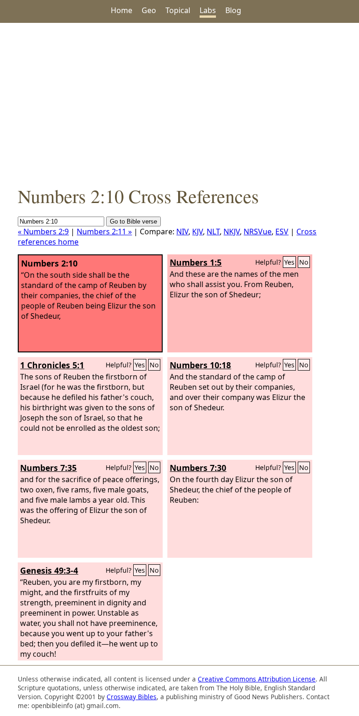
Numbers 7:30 (198, 467)
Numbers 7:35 (48, 467)
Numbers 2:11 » (104, 231)
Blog (233, 10)
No (304, 262)
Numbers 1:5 (196, 262)
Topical (177, 10)
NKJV (231, 231)
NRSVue (258, 231)
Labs (208, 10)
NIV (182, 231)
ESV (281, 231)
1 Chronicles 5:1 (52, 365)
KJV (197, 231)
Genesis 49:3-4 (49, 570)
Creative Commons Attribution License (257, 678)
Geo (149, 10)
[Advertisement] (179, 103)
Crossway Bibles (132, 696)
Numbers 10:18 (200, 365)
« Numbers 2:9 (43, 231)
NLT (213, 231)
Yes (289, 262)
